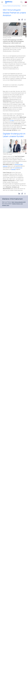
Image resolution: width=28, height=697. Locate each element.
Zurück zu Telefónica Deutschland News (11, 5)
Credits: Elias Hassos (7, 154)
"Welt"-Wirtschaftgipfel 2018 (18, 202)
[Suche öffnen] (21, 2)
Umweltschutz (18, 167)
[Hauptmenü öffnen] (2, 2)
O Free (12, 120)
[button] (19, 19)
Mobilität (13, 169)
